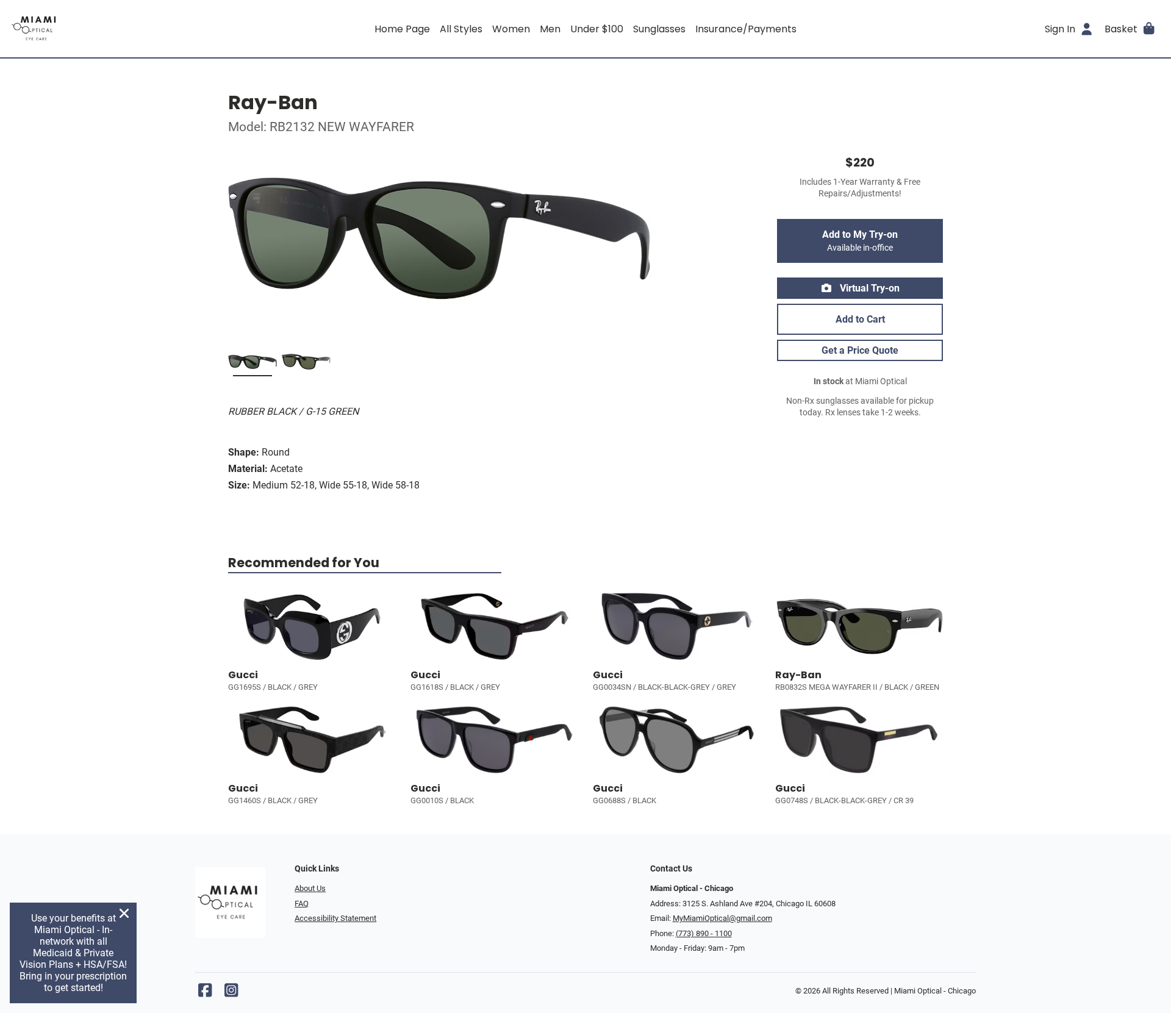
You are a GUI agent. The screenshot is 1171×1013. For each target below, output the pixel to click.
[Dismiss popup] (124, 913)
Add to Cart (860, 319)
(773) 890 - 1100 (704, 933)
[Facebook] (205, 993)
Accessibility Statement (335, 918)
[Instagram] (231, 993)
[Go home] (154, 28)
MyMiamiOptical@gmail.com (722, 918)
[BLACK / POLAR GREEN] (306, 364)
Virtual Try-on (868, 288)
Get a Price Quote (860, 350)
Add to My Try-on (860, 241)
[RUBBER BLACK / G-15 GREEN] (252, 364)
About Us (310, 888)
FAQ (302, 903)
